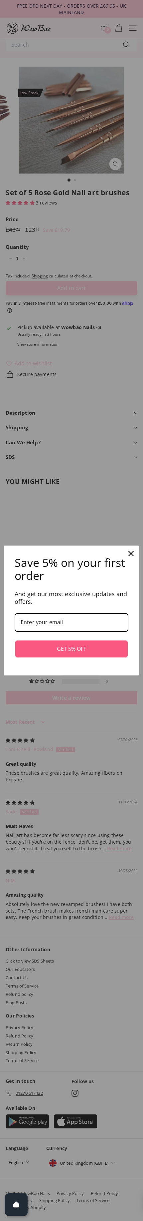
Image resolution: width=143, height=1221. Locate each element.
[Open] (16, 1204)
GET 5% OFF (71, 648)
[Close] (131, 554)
